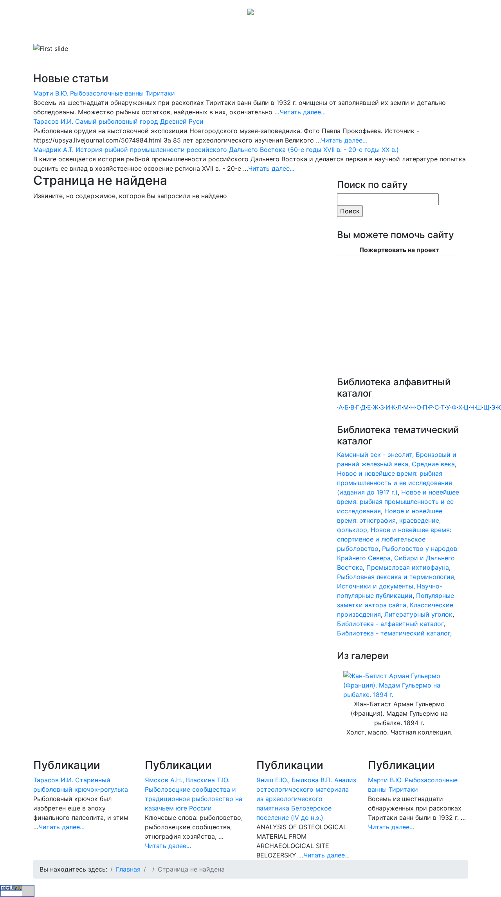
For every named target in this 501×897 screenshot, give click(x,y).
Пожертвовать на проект (399, 250)
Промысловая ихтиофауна (407, 567)
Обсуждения (240, 33)
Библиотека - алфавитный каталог (390, 624)
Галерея (197, 33)
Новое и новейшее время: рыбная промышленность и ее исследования (398, 501)
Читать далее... (302, 112)
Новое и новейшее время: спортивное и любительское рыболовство (394, 539)
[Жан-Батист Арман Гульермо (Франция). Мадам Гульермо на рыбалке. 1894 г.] (399, 685)
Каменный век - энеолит (374, 454)
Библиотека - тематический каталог (393, 633)
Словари (134, 33)
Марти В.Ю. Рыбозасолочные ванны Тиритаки (104, 93)
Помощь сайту (332, 33)
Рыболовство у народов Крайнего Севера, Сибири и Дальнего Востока (397, 558)
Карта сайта (284, 33)
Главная (55, 33)
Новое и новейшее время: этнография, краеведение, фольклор (389, 520)
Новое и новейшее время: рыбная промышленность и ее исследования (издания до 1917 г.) (394, 482)
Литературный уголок (418, 614)
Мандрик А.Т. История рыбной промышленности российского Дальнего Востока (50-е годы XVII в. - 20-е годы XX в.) (216, 149)
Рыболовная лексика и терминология (395, 577)
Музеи (169, 33)
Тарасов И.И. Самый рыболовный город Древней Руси (118, 121)
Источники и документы (375, 586)
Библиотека (92, 33)
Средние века (433, 464)
